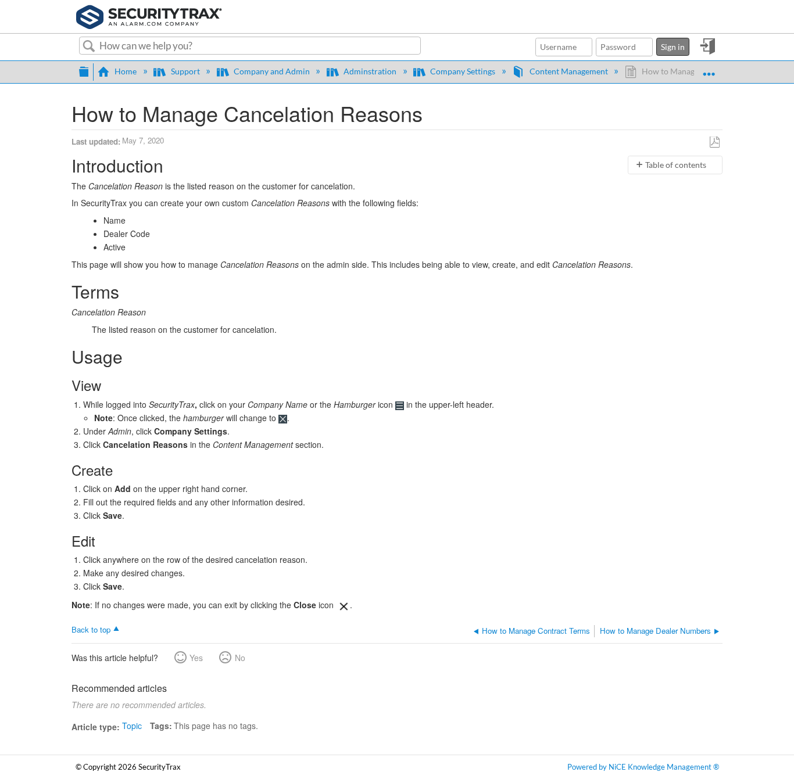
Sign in (673, 47)
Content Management (568, 71)
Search (89, 46)
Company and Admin (272, 71)
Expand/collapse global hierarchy (83, 70)
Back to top (90, 629)
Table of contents (675, 165)
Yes (196, 657)
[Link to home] (149, 15)
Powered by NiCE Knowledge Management (643, 767)
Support (185, 71)
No (240, 657)
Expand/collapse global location (709, 69)
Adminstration (370, 71)
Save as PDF (714, 143)
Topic (132, 725)
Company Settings (462, 71)
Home (125, 71)
